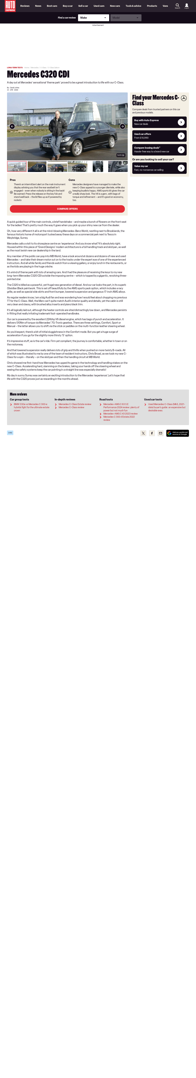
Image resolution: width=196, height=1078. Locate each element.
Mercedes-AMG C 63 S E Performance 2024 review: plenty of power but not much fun (121, 407)
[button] (67, 126)
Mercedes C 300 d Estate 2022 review (119, 418)
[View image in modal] (12, 126)
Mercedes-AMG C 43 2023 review (120, 413)
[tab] (17, 166)
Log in (187, 8)
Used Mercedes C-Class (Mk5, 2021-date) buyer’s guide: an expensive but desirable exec (167, 407)
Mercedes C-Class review (71, 407)
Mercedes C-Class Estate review (75, 404)
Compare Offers (67, 209)
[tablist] (67, 166)
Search (177, 8)
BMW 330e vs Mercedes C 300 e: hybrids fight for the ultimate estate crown (31, 407)
